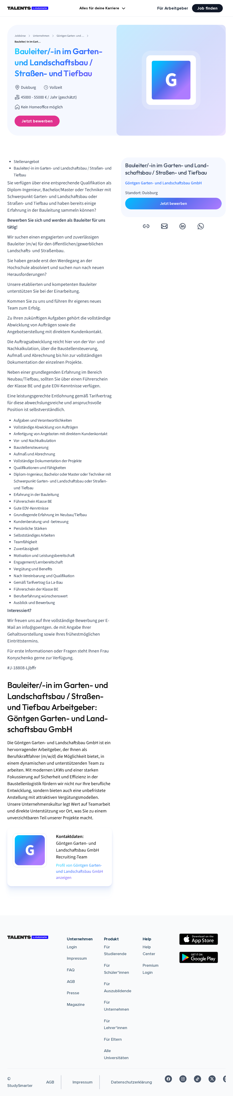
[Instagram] (183, 1079)
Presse (73, 992)
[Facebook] (168, 1079)
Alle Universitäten (116, 1054)
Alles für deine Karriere (99, 8)
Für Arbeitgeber (172, 8)
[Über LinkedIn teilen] (182, 226)
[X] (212, 1079)
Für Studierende (115, 950)
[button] (146, 226)
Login (72, 946)
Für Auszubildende (117, 987)
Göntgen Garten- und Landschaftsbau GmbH (163, 183)
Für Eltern (113, 1039)
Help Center (149, 950)
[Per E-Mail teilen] (164, 226)
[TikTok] (197, 1079)
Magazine (76, 1004)
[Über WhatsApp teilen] (200, 226)
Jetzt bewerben (37, 121)
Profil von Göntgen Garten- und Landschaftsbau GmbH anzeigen (79, 871)
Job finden (207, 8)
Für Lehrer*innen (115, 1024)
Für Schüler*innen (116, 969)
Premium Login (151, 969)
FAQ (71, 969)
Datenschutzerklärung (131, 1082)
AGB (71, 981)
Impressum (77, 958)
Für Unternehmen (116, 1006)
